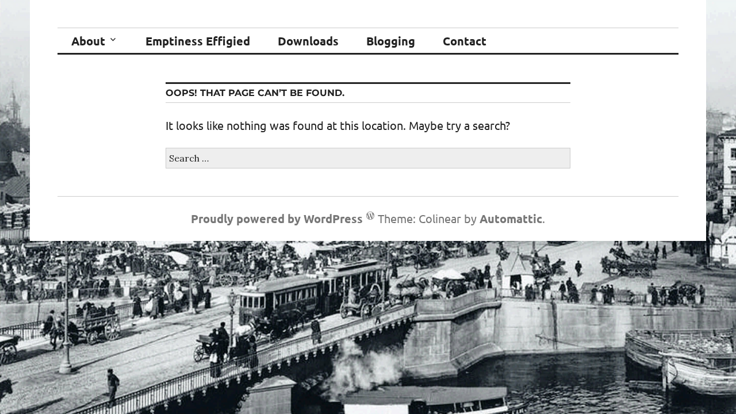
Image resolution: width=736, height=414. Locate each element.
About (88, 40)
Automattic (511, 218)
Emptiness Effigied (197, 40)
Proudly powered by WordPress (277, 218)
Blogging (390, 40)
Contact (464, 40)
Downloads (308, 40)
